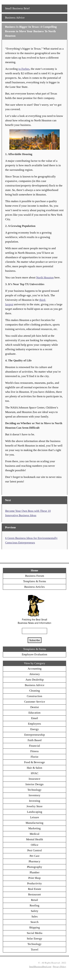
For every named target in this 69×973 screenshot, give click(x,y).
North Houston (45, 277)
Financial (34, 745)
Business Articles (34, 586)
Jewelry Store (34, 806)
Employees (34, 723)
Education (34, 712)
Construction (34, 696)
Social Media (34, 933)
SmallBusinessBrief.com (40, 966)
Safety (34, 911)
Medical (34, 833)
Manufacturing (34, 822)
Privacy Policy (59, 966)
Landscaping (34, 811)
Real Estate (34, 889)
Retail (34, 900)
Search (34, 922)
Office (34, 844)
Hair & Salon (34, 767)
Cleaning (34, 690)
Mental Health (34, 839)
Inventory (34, 795)
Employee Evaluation (34, 654)
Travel (34, 949)
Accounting (35, 668)
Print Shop (34, 878)
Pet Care (35, 855)
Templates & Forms (34, 581)
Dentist (34, 707)
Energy (34, 729)
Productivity (34, 883)
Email (34, 718)
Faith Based (35, 740)
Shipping (34, 927)
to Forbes (23, 68)
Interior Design (34, 784)
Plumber (35, 872)
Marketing (34, 828)
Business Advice (15, 17)
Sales (34, 916)
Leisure (34, 817)
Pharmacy (34, 861)
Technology (34, 789)
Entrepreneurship (34, 734)
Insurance (34, 778)
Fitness (34, 751)
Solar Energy (34, 938)
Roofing (34, 905)
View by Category (34, 663)
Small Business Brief (17, 8)
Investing (34, 800)
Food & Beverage (34, 762)
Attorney (34, 674)
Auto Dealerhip (34, 679)
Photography (34, 867)
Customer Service (34, 701)
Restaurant (34, 894)
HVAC (34, 773)
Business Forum (34, 575)
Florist (34, 756)
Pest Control (34, 850)
